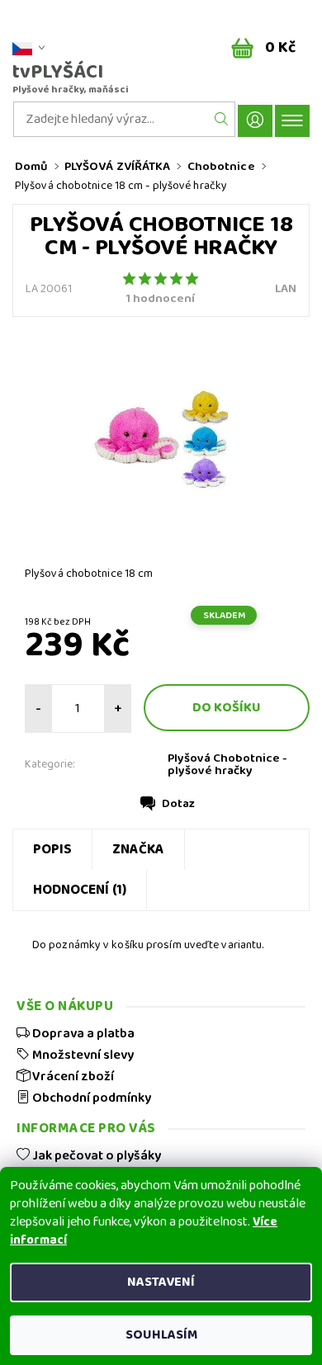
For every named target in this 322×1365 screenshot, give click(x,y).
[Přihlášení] (255, 121)
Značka (138, 849)
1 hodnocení (160, 299)
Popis (52, 849)
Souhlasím (161, 1335)
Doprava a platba (82, 1033)
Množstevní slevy (82, 1054)
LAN (285, 289)
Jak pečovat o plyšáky (95, 1155)
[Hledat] (221, 119)
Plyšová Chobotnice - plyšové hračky (227, 765)
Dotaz (178, 804)
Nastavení (161, 1282)
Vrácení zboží (72, 1076)
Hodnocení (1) (79, 890)
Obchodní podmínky (90, 1097)
